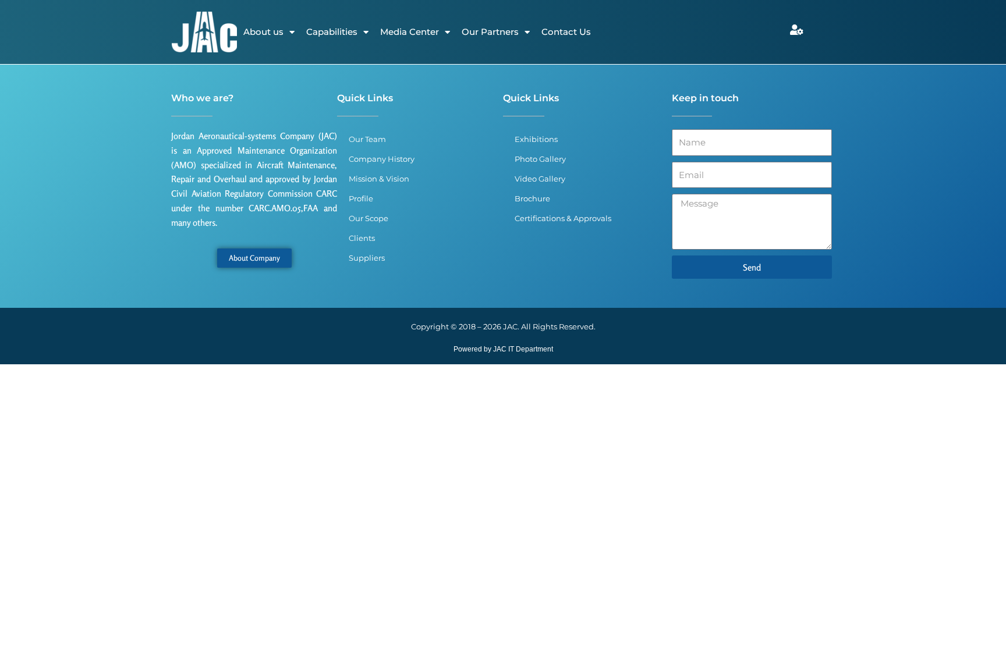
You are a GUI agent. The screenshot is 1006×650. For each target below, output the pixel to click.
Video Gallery (540, 178)
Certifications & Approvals (563, 218)
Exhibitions (536, 139)
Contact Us (566, 31)
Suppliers (367, 257)
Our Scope (368, 218)
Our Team (367, 139)
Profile (361, 198)
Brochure (532, 198)
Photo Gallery (540, 159)
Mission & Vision (379, 178)
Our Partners (490, 31)
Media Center (409, 31)
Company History (382, 159)
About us (263, 31)
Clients (362, 238)
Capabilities (331, 31)
